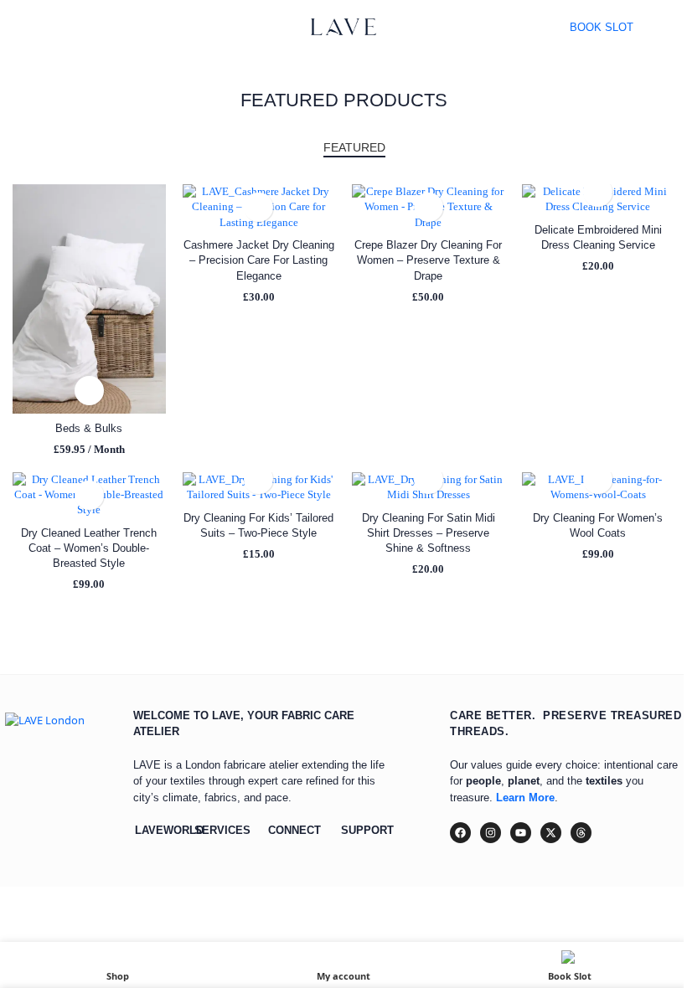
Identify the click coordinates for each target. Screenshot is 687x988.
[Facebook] (460, 832)
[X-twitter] (550, 832)
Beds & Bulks (88, 428)
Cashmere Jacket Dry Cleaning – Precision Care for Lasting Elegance (258, 260)
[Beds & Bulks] (89, 299)
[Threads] (581, 832)
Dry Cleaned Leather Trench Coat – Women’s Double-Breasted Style (89, 548)
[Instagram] (490, 832)
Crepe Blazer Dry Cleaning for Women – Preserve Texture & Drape (428, 260)
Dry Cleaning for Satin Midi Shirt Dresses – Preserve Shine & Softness (428, 533)
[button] (89, 390)
